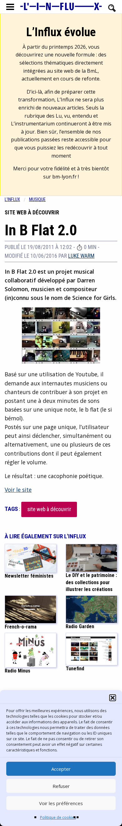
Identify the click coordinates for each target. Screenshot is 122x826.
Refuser (61, 786)
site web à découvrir (49, 509)
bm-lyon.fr (64, 176)
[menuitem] (17, 199)
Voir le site (18, 489)
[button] (112, 698)
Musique (37, 199)
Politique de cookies (58, 817)
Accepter (61, 769)
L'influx (12, 199)
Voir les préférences (61, 803)
